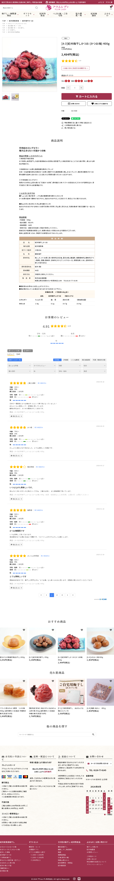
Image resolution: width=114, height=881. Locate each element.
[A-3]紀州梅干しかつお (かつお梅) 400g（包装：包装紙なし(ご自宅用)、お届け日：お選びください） (52, 495)
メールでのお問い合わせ (97, 763)
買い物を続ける (68, 128)
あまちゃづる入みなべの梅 (10, 849)
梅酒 (59, 852)
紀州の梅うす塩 (5, 865)
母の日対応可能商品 (14, 32)
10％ (19, 26)
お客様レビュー (92, 852)
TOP (3, 23)
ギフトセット (27, 14)
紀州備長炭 (62, 865)
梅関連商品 (62, 855)
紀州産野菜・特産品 (65, 863)
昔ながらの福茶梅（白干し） (10, 860)
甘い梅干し (21, 28)
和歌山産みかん (63, 860)
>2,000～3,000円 (36, 855)
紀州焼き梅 (4, 871)
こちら (47, 786)
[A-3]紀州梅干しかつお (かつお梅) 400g (29, 412)
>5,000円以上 (35, 860)
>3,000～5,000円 (36, 857)
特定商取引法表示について (96, 862)
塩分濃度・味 (79, 14)
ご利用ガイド (92, 856)
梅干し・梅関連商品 (9, 14)
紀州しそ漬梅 (5, 852)
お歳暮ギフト (34, 849)
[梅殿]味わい (4, 868)
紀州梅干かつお (5, 855)
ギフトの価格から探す (37, 852)
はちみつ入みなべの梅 (8, 847)
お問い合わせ (73, 103)
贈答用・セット (34, 847)
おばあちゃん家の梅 (7, 863)
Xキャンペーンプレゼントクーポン (17, 23)
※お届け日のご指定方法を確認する (75, 68)
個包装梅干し (63, 847)
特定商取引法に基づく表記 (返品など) (76, 123)
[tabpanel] (29, 64)
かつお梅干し (11, 30)
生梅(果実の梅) (63, 857)
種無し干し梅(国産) (65, 849)
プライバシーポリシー (95, 864)
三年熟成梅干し (5, 857)
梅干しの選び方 (92, 847)
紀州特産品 (43, 14)
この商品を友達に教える (71, 125)
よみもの (107, 14)
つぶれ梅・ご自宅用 (60, 14)
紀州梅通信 (94, 14)
